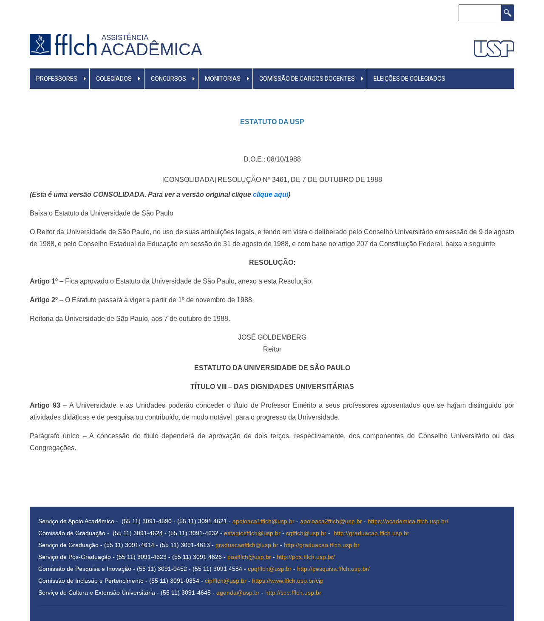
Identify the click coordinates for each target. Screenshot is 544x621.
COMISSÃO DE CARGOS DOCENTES (307, 78)
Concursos (168, 78)
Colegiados (114, 78)
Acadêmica (151, 49)
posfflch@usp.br (249, 556)
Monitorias (223, 78)
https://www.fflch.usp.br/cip (287, 580)
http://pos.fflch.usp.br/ (306, 556)
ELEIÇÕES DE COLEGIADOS (409, 78)
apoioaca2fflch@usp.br (331, 521)
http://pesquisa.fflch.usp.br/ (333, 568)
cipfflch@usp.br (225, 580)
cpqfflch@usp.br (270, 568)
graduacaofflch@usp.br (246, 545)
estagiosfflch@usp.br (252, 533)
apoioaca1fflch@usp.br (263, 521)
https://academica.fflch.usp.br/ (408, 521)
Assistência (127, 37)
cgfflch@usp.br (306, 533)
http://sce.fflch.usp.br (293, 592)
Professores (56, 78)
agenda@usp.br (238, 592)
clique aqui (270, 194)
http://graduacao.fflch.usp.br (371, 533)
